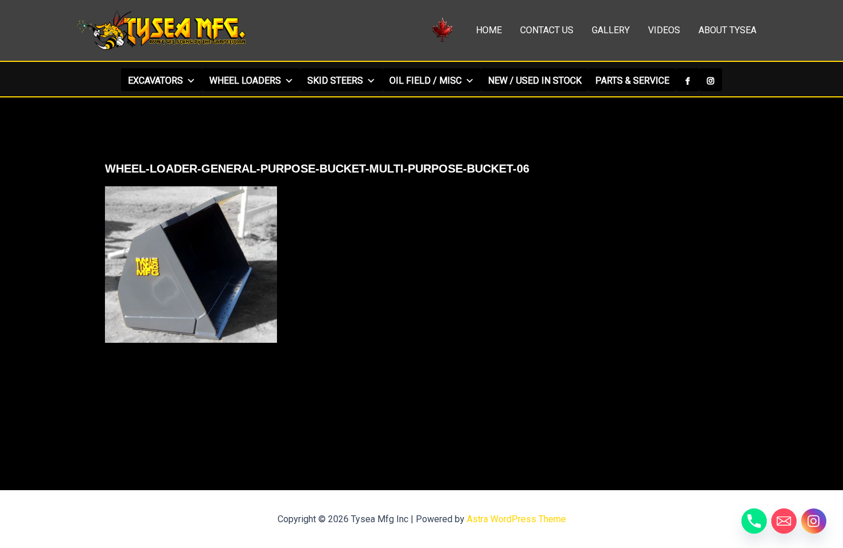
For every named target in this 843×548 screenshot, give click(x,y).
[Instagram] (710, 79)
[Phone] (754, 521)
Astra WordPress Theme (516, 519)
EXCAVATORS (155, 80)
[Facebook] (687, 79)
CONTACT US (546, 30)
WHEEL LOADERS (245, 80)
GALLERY (611, 30)
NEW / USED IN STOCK (534, 80)
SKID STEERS (335, 80)
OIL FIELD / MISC (425, 80)
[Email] (784, 521)
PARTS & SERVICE (632, 80)
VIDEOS (664, 30)
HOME (489, 30)
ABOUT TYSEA (727, 30)
